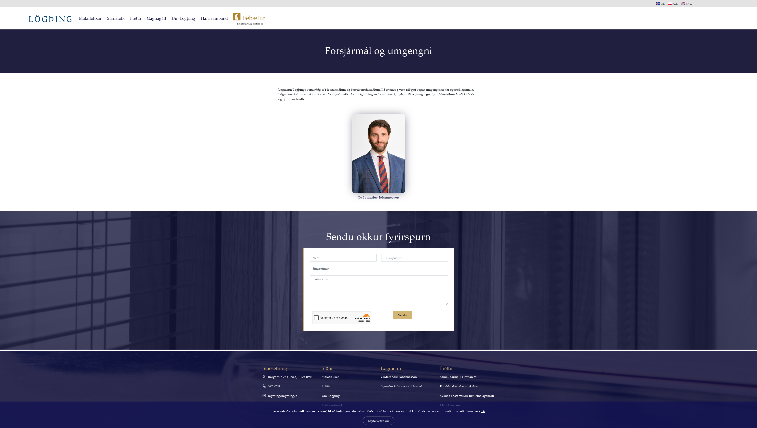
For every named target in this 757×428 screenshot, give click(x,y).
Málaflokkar (90, 18)
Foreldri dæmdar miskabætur (461, 386)
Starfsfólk (116, 18)
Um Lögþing (183, 18)
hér (483, 411)
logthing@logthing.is (282, 395)
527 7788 (273, 386)
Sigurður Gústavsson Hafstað (401, 386)
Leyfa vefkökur (378, 421)
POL (675, 4)
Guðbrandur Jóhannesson (399, 376)
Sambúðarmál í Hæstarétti (458, 376)
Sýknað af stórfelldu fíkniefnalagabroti (467, 395)
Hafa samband (214, 18)
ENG (689, 4)
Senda (402, 315)
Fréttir (135, 18)
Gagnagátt (156, 18)
